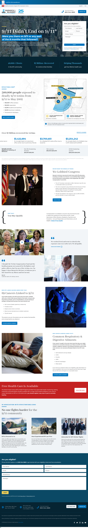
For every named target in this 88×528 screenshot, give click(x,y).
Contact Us (82, 11)
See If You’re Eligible (8, 117)
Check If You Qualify (57, 220)
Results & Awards (81, 132)
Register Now (80, 390)
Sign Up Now (57, 199)
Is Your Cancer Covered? (9, 323)
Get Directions (71, 506)
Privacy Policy (22, 496)
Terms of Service (30, 496)
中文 (85, 5)
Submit (74, 44)
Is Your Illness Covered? (60, 374)
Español (80, 5)
